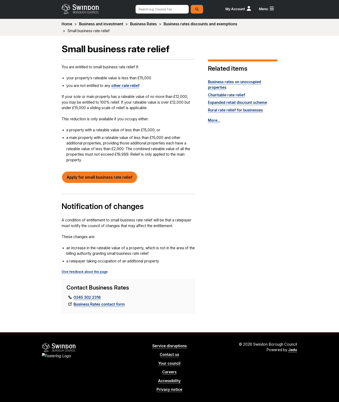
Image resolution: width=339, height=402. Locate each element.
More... (214, 120)
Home (67, 24)
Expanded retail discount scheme (237, 102)
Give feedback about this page (85, 272)
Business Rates (143, 24)
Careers (169, 372)
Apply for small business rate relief (99, 177)
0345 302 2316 (87, 297)
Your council (169, 363)
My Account (235, 9)
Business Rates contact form (99, 304)
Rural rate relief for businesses (235, 110)
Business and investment (101, 24)
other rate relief (125, 85)
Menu (263, 9)
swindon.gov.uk (96, 9)
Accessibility (169, 381)
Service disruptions (169, 346)
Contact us (169, 354)
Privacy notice (169, 389)
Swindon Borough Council (59, 347)
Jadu (292, 350)
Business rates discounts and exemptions (200, 24)
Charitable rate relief (226, 95)
